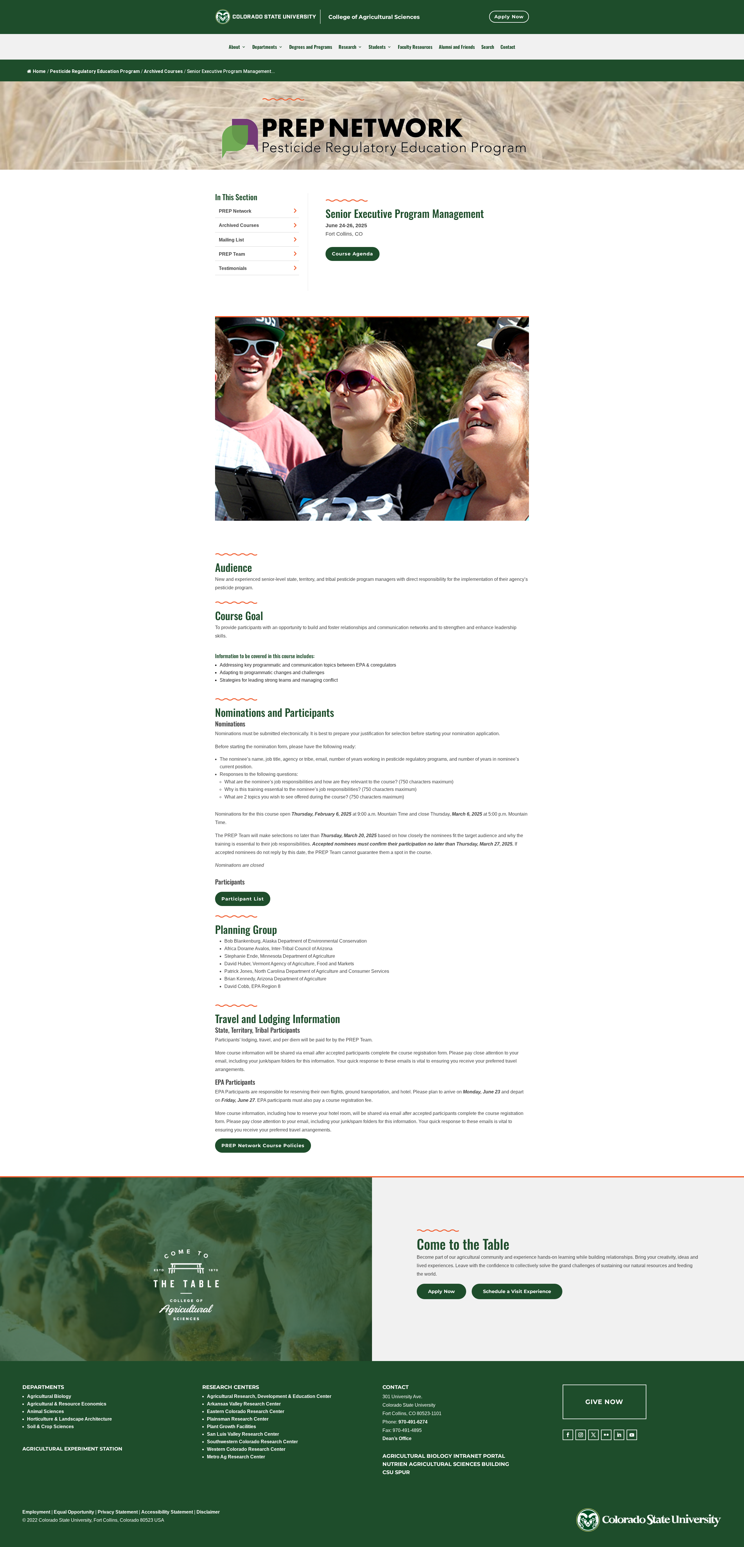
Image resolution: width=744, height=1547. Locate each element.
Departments (264, 47)
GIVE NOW (604, 1402)
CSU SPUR (396, 1472)
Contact (507, 47)
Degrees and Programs (310, 47)
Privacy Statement (118, 1512)
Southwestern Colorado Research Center (252, 1441)
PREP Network (235, 211)
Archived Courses (239, 225)
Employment (36, 1512)
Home (39, 71)
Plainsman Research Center (238, 1419)
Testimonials (233, 268)
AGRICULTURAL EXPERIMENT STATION (72, 1449)
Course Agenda (352, 254)
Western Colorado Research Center (246, 1449)
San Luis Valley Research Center (243, 1434)
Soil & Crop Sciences (50, 1426)
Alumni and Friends (457, 47)
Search (487, 47)
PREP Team (232, 254)
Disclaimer (208, 1512)
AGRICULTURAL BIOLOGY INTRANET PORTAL (443, 1456)
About (234, 47)
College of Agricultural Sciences (374, 17)
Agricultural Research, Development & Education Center (269, 1396)
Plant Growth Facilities (231, 1426)
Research (347, 47)
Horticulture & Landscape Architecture (69, 1419)
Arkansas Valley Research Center (244, 1403)
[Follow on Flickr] (606, 1435)
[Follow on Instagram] (580, 1435)
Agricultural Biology (49, 1396)
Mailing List (231, 239)
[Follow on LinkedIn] (619, 1435)
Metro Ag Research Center (236, 1456)
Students (377, 47)
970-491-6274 (413, 1421)
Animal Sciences (45, 1411)
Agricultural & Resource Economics (66, 1403)
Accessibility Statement (167, 1512)
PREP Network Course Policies (263, 1145)
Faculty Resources (415, 47)
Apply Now (509, 16)
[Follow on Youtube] (632, 1435)
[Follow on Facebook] (568, 1435)
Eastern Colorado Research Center (245, 1411)
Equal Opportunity (74, 1512)
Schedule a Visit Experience (517, 1291)
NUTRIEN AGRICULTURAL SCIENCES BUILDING (445, 1464)
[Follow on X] (593, 1435)
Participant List (242, 899)
